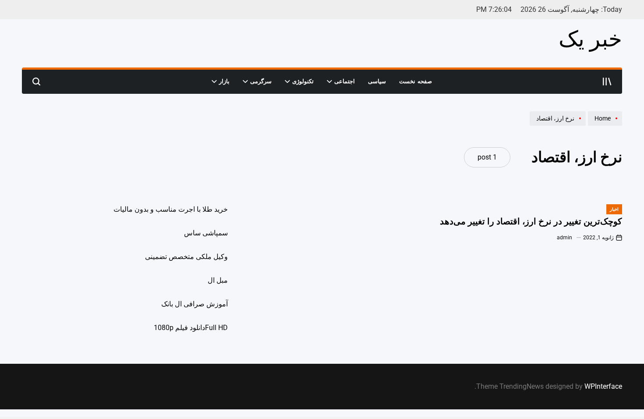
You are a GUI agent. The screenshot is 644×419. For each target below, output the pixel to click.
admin (564, 237)
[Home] (604, 125)
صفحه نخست (415, 81)
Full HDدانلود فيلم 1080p (191, 327)
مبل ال (218, 280)
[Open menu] (607, 81)
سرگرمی (261, 81)
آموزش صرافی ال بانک (194, 304)
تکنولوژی (303, 81)
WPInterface (603, 386)
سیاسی (377, 81)
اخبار (614, 209)
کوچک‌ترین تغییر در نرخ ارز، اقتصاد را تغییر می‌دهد (531, 222)
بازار (224, 81)
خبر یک (590, 39)
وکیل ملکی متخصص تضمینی (186, 256)
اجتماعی (344, 81)
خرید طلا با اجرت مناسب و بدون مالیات (170, 209)
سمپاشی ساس (206, 233)
